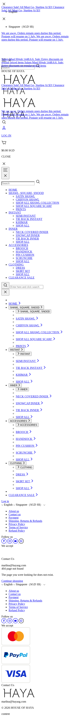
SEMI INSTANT (26, 215)
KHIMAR (22, 222)
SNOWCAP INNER (28, 235)
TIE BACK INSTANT (29, 219)
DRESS (20, 267)
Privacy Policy (17, 524)
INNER (13, 228)
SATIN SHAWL (25, 196)
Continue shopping (12, 580)
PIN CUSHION (25, 254)
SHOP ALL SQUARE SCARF (34, 206)
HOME (13, 189)
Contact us (15, 514)
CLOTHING (16, 264)
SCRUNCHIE (24, 258)
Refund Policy (17, 530)
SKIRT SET (23, 271)
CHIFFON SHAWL (27, 199)
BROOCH (22, 248)
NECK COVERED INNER (32, 232)
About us (14, 511)
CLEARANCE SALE (21, 277)
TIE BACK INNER (27, 238)
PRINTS (21, 209)
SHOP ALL (22, 225)
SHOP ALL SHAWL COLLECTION (37, 202)
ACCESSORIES (18, 245)
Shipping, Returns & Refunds (25, 520)
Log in (5, 501)
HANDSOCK (24, 251)
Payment (13, 517)
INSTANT (15, 212)
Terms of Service (18, 527)
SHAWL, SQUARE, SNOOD (26, 193)
